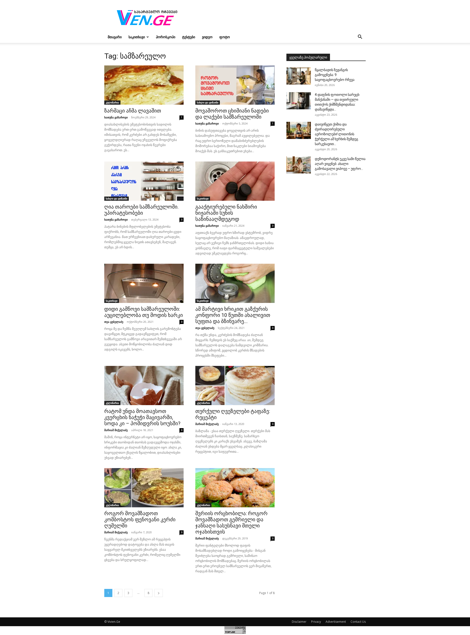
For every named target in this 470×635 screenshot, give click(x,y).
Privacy (316, 622)
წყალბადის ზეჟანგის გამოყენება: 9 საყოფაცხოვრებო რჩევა (334, 75)
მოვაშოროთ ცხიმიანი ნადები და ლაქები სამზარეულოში (232, 114)
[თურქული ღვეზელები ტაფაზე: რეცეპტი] (235, 385)
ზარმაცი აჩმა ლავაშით (132, 111)
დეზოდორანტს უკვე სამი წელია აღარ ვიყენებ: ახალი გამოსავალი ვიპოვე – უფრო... (340, 164)
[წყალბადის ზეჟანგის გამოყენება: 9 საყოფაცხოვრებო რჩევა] (298, 76)
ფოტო (224, 37)
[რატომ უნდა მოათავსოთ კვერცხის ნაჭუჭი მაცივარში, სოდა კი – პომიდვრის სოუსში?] (144, 385)
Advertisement (336, 622)
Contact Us (358, 622)
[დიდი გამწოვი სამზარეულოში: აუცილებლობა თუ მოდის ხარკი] (144, 283)
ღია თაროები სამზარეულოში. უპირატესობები (141, 210)
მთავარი (115, 37)
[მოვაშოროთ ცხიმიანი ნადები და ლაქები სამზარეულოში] (235, 85)
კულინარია (112, 102)
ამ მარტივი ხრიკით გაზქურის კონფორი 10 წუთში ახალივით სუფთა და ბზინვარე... (232, 315)
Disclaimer (299, 622)
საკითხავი (137, 37)
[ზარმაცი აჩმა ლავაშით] (144, 85)
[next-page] (158, 593)
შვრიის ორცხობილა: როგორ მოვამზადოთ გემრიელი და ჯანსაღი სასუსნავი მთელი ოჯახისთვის (231, 522)
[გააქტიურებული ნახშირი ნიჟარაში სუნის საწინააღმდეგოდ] (235, 181)
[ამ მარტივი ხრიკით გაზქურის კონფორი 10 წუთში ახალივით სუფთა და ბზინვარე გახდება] (235, 283)
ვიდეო (207, 37)
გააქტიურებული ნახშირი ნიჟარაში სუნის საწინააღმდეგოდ (226, 213)
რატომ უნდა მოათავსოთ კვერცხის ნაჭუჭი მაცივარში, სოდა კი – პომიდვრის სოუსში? (142, 417)
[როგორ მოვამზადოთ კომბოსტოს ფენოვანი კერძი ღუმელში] (144, 487)
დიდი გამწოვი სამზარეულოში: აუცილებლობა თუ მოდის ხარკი (143, 312)
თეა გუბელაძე (113, 322)
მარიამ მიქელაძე (116, 430)
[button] (360, 37)
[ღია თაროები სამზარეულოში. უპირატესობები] (144, 181)
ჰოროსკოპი (165, 37)
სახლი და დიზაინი (207, 102)
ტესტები (188, 37)
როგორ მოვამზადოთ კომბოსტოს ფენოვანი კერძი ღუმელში (140, 519)
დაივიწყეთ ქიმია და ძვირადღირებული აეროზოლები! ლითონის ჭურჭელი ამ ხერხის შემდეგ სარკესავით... (336, 134)
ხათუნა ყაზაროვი (116, 117)
